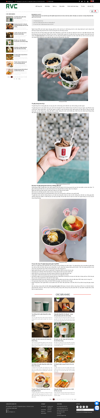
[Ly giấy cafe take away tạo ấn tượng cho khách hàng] (9, 35)
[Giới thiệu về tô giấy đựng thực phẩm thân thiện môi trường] (9, 50)
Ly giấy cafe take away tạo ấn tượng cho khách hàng (41, 339)
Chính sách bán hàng (72, 6)
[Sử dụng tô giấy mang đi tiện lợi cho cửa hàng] (9, 57)
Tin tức (83, 6)
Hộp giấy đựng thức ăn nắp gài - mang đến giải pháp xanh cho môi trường (21, 25)
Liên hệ (89, 6)
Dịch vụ (55, 6)
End (19, 78)
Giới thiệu (47, 6)
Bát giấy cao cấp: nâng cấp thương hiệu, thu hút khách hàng (64, 339)
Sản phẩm (61, 6)
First (51, 399)
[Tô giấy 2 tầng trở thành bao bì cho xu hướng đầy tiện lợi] (9, 64)
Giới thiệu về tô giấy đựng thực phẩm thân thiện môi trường (42, 364)
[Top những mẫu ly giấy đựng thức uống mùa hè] (9, 19)
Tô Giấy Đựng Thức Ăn (62, 406)
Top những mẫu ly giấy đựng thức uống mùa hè (41, 314)
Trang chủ (39, 6)
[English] (93, 1)
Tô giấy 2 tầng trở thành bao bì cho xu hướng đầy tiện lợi (41, 390)
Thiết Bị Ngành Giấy (62, 415)
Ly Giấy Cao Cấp (61, 412)
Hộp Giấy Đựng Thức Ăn (63, 408)
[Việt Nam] (91, 1)
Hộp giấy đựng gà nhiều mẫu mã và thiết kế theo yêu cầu (64, 390)
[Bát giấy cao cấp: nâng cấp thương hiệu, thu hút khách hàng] (9, 42)
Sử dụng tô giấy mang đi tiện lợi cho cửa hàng (64, 364)
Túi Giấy (59, 413)
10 (16, 78)
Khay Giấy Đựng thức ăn (63, 410)
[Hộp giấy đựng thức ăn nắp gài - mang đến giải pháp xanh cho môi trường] (9, 26)
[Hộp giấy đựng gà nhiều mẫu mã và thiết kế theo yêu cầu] (9, 72)
